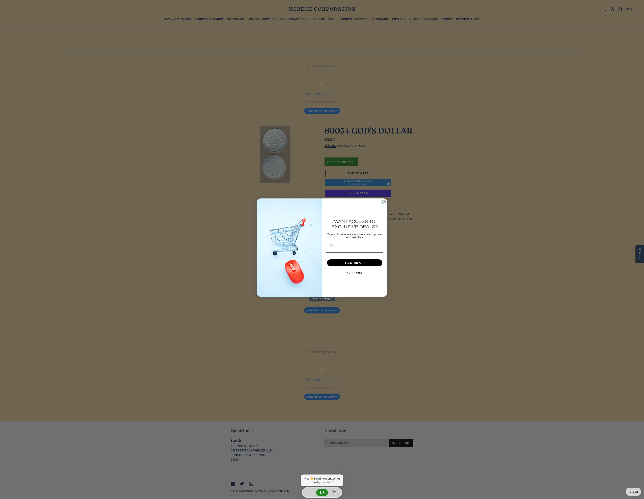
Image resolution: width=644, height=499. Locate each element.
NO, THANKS (355, 273)
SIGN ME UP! (355, 262)
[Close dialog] (384, 202)
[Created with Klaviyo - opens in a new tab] (322, 299)
